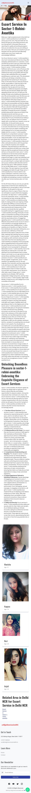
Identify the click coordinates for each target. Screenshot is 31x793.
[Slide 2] (15, 18)
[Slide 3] (18, 18)
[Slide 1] (13, 18)
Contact (3, 755)
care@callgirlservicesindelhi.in (9, 742)
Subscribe (15, 777)
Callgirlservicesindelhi (15, 790)
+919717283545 (5, 740)
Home (2, 752)
